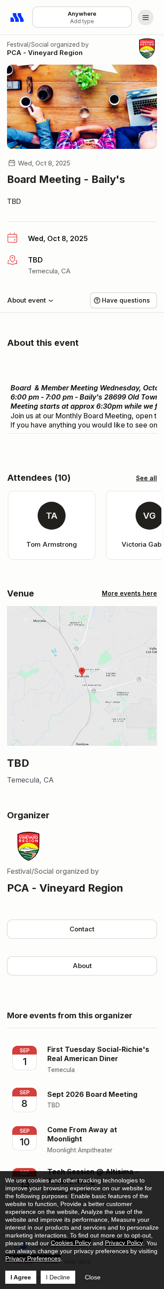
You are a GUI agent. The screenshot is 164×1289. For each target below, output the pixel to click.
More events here (129, 593)
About (82, 966)
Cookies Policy (71, 1242)
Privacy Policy (124, 1242)
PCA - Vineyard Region (45, 52)
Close (93, 1277)
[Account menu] (146, 17)
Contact (82, 929)
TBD (14, 201)
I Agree (20, 1277)
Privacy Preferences (33, 1258)
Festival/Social (28, 44)
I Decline (58, 1277)
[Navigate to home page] (17, 17)
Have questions (126, 300)
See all (146, 478)
